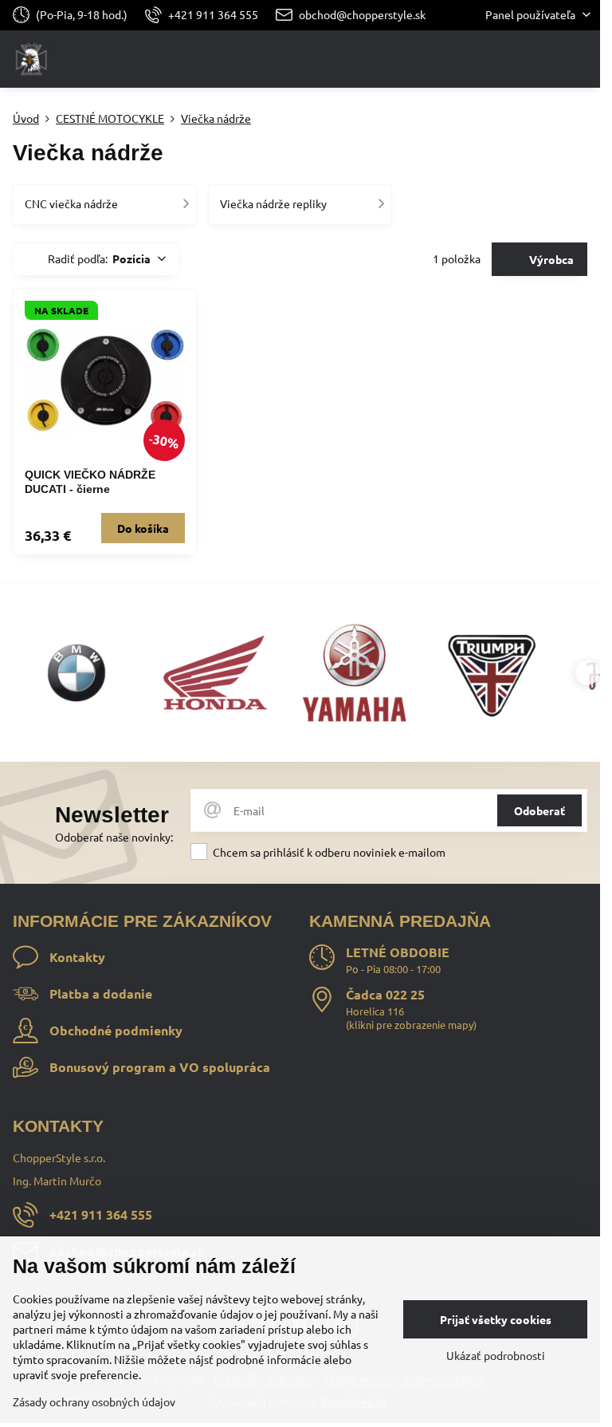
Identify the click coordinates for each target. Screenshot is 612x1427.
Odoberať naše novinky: (114, 837)
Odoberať (539, 810)
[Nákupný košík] (543, 59)
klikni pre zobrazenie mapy (411, 1024)
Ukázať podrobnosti (495, 1355)
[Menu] (581, 59)
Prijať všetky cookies (495, 1319)
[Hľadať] (504, 59)
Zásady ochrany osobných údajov (94, 1401)
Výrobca (550, 259)
